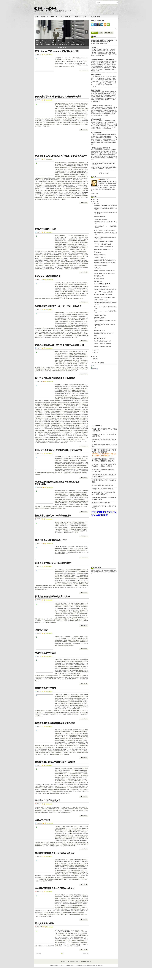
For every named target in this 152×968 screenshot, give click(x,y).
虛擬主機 (96, 571)
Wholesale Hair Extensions (74, 965)
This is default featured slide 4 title (49, 41)
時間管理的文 (41, 630)
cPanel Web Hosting (58, 965)
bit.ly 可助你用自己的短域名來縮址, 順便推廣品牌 (58, 450)
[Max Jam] (91, 367)
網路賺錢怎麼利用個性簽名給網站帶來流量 (103, 59)
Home (36, 16)
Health (85, 16)
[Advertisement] (48, 84)
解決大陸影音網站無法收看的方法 (51, 540)
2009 (94, 358)
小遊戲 (105, 570)
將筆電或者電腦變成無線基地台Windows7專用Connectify (57, 483)
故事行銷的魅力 (98, 281)
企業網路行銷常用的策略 (100, 315)
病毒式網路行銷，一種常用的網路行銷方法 (104, 297)
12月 (95, 203)
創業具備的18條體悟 (96, 74)
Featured (77, 16)
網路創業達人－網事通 (105, 179)
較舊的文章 (85, 953)
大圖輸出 (105, 571)
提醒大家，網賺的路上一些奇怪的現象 (53, 515)
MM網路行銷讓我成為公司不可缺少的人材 (55, 853)
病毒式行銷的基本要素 (45, 229)
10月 (95, 352)
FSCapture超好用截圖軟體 (48, 276)
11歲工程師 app (42, 820)
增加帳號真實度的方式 (45, 653)
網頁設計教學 (113, 570)
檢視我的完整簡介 (95, 193)
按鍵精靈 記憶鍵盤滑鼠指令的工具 (102, 341)
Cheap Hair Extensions (97, 965)
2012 (94, 199)
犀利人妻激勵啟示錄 (44, 923)
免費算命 (110, 571)
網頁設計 (93, 570)
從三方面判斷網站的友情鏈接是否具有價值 (55, 378)
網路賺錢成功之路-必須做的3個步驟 (101, 148)
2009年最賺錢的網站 (96, 132)
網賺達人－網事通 (45, 8)
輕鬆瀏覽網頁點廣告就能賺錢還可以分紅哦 (55, 723)
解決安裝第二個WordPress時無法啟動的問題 (105, 289)
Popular (94, 32)
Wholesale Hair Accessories (86, 965)
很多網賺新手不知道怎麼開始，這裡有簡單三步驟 (58, 96)
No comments (49, 54)
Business (44, 16)
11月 (95, 350)
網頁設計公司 (99, 570)
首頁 (62, 953)
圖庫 (108, 570)
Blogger (107, 173)
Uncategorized (95, 16)
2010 (94, 356)
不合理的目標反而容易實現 (47, 800)
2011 (94, 201)
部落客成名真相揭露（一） (98, 119)
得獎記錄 (94, 47)
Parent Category (66, 16)
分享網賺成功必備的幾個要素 (101, 286)
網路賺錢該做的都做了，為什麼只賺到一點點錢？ (58, 306)
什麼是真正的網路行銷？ (100, 318)
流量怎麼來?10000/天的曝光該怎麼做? (53, 563)
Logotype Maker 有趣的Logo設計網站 (103, 292)
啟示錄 (95, 335)
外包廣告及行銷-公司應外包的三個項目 (104, 333)
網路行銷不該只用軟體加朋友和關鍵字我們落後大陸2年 (61, 156)
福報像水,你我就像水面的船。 (101, 300)
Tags (100, 32)
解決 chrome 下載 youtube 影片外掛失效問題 (57, 51)
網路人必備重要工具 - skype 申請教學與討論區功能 (59, 345)
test (95, 328)
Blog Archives (108, 32)
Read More (84, 70)
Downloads (54, 16)
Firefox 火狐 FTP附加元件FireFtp (102, 284)
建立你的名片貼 (94, 368)
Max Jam (93, 365)
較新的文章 (38, 953)
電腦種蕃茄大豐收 (95, 90)
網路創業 (101, 571)
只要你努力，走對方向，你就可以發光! (102, 105)
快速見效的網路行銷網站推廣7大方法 (52, 596)
